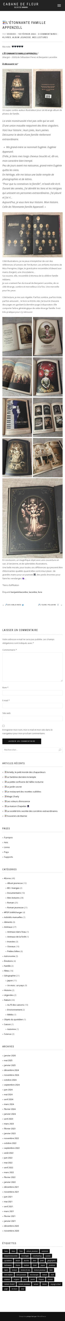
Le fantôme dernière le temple (21, 777)
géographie (51, 1260)
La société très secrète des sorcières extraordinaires (32, 811)
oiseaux (7, 1279)
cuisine (47, 1256)
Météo (10, 1014)
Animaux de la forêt (16, 936)
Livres (7, 847)
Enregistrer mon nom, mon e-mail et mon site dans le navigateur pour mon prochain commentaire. (27, 731)
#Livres (6, 37)
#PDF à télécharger (13, 912)
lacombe (33, 592)
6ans (13, 1251)
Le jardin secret (14, 786)
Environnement (14, 1009)
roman (50, 1279)
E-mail (6, 700)
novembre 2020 (11, 1230)
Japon (10, 980)
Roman (10, 902)
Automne (11, 1029)
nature (44, 1275)
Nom (5, 687)
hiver (35, 1265)
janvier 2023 (10, 1133)
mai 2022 (8, 1162)
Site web (6, 713)
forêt (42, 1260)
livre (40, 592)
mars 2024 (9, 1104)
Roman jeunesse (15, 907)
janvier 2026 (10, 1055)
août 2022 (8, 1152)
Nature (7, 1000)
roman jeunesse (24, 1284)
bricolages (25, 1256)
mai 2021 (8, 1201)
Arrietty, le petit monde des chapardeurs (26, 772)
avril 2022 (8, 1167)
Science (8, 1034)
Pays (6, 852)
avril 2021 (8, 1206)
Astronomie (9, 956)
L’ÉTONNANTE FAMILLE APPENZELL (20, 53)
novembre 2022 (11, 1138)
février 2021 (9, 1216)
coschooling (37, 1256)
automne (45, 1251)
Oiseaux (11, 946)
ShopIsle (23, 1316)
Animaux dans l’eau (16, 931)
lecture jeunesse (39, 1270)
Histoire (8, 990)
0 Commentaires (47, 34)
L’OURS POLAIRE (51, 605)
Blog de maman (21, 7)
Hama (18, 1265)
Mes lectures (40, 37)
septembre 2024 (12, 1084)
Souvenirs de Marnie (17, 816)
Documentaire (14, 892)
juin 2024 (8, 1089)
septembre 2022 (12, 1148)
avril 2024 (8, 1099)
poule (33, 1279)
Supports (8, 856)
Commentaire (9, 649)
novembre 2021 (11, 1191)
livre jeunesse (21, 1275)
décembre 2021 (11, 1187)
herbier (26, 1265)
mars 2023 (9, 1123)
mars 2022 (9, 1172)
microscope (34, 1275)
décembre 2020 (11, 1225)
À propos (8, 837)
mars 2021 (9, 1211)
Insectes (11, 941)
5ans (6, 1251)
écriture (14, 1289)
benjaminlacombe (19, 592)
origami (16, 1279)
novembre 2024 (11, 1075)
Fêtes (6, 970)
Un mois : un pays (15, 985)
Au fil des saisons (15, 1004)
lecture (14, 1270)
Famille (7, 965)
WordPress (41, 1316)
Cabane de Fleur (21, 4)
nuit (52, 1275)
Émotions (8, 961)
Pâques (41, 1279)
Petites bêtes (13, 951)
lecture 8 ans (25, 1270)
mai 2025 (8, 1060)
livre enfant (8, 1275)
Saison (7, 1024)
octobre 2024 (10, 1079)
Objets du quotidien (13, 1019)
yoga (6, 1289)
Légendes (9, 995)
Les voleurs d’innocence (18, 801)
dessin (18, 1260)
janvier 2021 (10, 1221)
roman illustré (9, 1284)
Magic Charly (13, 796)
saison (36, 1284)
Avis (6, 842)
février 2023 (9, 1128)
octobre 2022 (10, 1143)
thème (44, 1284)
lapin (6, 1270)
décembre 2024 (11, 1070)
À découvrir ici (9, 63)
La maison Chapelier (17, 806)
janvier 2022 (10, 1182)
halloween (8, 1265)
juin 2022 (8, 1157)
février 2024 (9, 1109)
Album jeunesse (21, 37)
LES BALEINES (12, 605)
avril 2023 (8, 1118)
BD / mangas (13, 888)
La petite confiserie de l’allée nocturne (25, 781)
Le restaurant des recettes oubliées (24, 791)
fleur (34, 1260)
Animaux (8, 927)
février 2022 (9, 1177)
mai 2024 (8, 1094)
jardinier (52, 1265)
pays (25, 1279)
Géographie (10, 975)
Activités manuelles (13, 917)
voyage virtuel (56, 1284)
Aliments (8, 922)
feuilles (26, 1260)
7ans (21, 1251)
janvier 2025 (10, 1065)
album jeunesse (32, 1251)
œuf (22, 1289)
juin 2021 (8, 1196)
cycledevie (8, 1260)
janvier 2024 (10, 1114)
